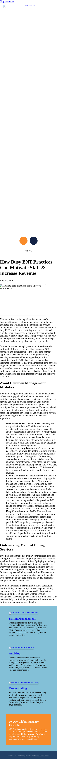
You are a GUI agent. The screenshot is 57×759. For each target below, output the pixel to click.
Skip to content (7, 1)
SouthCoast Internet (41, 756)
